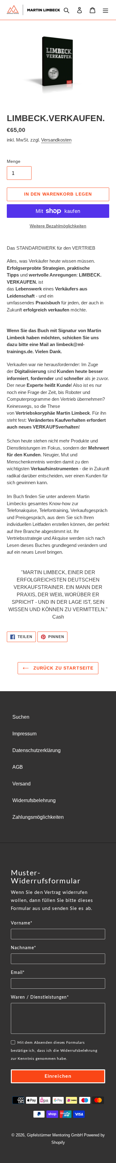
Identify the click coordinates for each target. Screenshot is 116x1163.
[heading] (58, 877)
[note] (58, 904)
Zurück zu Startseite (63, 668)
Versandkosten (56, 139)
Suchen (20, 717)
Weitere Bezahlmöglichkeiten (58, 225)
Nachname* (23, 948)
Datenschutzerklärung (36, 750)
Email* (18, 973)
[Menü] (105, 10)
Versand (21, 783)
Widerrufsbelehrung (34, 800)
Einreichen (58, 1076)
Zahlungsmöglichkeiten (38, 817)
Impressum (24, 733)
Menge (13, 161)
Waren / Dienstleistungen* (40, 997)
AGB (17, 767)
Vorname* (21, 923)
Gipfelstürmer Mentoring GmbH (55, 1135)
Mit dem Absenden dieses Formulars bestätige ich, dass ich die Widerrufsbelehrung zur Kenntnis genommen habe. (54, 1050)
